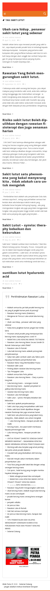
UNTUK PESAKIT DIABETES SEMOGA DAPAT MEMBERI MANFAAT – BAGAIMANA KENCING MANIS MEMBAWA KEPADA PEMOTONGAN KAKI (24, 441)
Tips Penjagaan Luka (15, 371)
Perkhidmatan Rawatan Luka (27, 296)
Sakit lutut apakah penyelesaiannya (21, 403)
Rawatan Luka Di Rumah (17, 348)
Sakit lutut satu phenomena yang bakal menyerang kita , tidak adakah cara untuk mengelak (24, 179)
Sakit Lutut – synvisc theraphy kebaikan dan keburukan (24, 229)
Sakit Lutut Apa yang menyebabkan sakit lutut (25, 406)
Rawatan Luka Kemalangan (18, 395)
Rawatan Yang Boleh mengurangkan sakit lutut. (23, 75)
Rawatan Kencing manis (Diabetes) (21, 313)
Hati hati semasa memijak (17, 511)
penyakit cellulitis (13, 502)
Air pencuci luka (13, 505)
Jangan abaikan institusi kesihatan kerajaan (21, 586)
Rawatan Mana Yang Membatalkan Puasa (23, 363)
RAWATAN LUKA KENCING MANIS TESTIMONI (25, 339)
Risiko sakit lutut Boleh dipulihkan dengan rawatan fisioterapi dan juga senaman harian (25, 125)
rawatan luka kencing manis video (20, 392)
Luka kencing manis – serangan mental (22, 383)
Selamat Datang (13, 531)
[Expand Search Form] (45, 14)
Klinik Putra (6, 584)
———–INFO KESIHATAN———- (23, 485)
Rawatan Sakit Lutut (15, 366)
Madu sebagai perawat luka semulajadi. (25, 476)
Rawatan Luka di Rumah (16, 508)
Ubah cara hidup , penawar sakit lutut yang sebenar (23, 31)
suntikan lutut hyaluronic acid (23, 274)
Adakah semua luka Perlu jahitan (20, 374)
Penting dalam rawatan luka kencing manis (24, 368)
